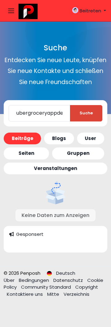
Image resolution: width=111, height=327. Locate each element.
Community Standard (46, 287)
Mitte (53, 294)
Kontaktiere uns (25, 294)
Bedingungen (34, 280)
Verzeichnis (76, 294)
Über (10, 280)
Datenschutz (68, 280)
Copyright (86, 287)
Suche (86, 113)
